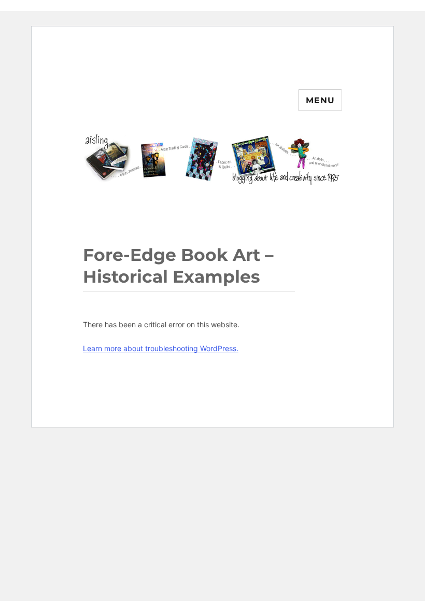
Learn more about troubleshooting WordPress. (160, 348)
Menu (320, 100)
